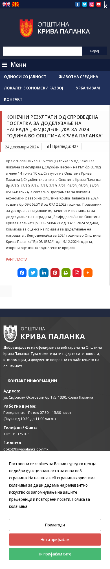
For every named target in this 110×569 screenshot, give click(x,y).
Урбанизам (88, 88)
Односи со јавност (25, 76)
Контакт (13, 99)
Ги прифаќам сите (55, 554)
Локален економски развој (33, 88)
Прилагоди (55, 525)
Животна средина (78, 76)
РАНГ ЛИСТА (16, 259)
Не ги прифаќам (55, 539)
